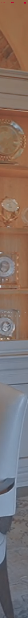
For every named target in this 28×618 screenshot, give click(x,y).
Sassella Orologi (9, 2)
